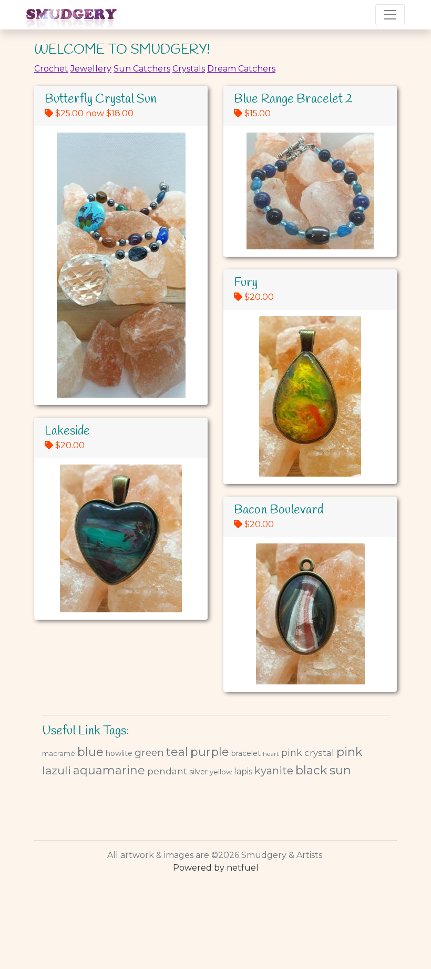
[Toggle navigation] (390, 14)
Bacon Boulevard (278, 510)
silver (198, 771)
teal (177, 752)
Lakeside (67, 431)
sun (340, 770)
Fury (246, 283)
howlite (119, 753)
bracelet (246, 753)
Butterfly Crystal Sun (101, 99)
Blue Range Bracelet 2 (293, 99)
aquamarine (109, 770)
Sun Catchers (142, 69)
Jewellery (90, 69)
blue (90, 752)
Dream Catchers (241, 69)
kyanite (273, 770)
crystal (319, 753)
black (311, 770)
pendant (167, 771)
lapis (243, 771)
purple (209, 752)
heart (271, 754)
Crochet (51, 69)
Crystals (188, 69)
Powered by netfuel (216, 868)
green (149, 752)
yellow (221, 772)
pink (291, 753)
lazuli (56, 770)
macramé (58, 753)
